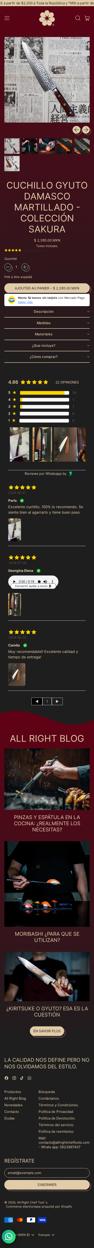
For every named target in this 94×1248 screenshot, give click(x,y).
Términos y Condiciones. (59, 1105)
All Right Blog (15, 1098)
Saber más (25, 302)
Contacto (11, 1111)
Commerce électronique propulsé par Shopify (39, 1206)
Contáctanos (49, 1098)
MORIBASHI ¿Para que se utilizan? (47, 937)
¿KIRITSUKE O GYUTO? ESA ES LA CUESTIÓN (47, 1011)
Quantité (10, 258)
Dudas (9, 1118)
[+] (24, 266)
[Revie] (76, 473)
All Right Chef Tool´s (32, 1202)
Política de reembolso (56, 1131)
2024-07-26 (17, 563)
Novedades (13, 1105)
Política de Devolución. (57, 1118)
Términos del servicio (56, 1125)
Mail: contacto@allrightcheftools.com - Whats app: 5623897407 (64, 1142)
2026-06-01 (17, 492)
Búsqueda (47, 1092)
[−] (7, 266)
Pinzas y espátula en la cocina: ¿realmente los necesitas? (47, 823)
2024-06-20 (17, 637)
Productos (12, 1092)
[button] (77, 18)
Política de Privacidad (56, 1111)
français (44, 1235)
